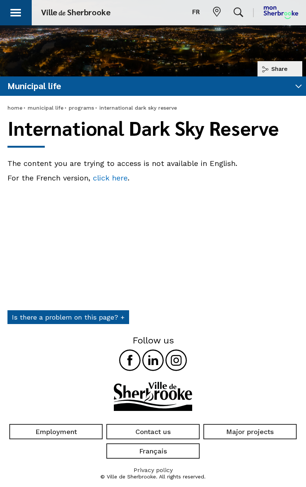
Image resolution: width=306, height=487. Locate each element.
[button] (15, 11)
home (14, 108)
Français (153, 451)
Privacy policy (153, 470)
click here (110, 177)
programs (81, 108)
